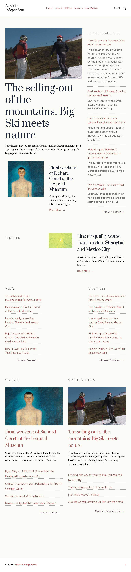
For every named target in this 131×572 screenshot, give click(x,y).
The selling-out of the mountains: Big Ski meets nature (39, 112)
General (58, 8)
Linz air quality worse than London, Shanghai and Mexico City (100, 243)
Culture (68, 8)
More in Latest (112, 212)
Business (78, 8)
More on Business (110, 360)
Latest (49, 8)
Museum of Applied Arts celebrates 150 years (30, 503)
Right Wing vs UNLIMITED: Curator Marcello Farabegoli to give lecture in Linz (104, 153)
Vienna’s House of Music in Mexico (24, 496)
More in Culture (49, 512)
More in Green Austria (108, 511)
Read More (57, 210)
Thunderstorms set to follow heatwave (90, 487)
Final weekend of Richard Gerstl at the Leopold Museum (63, 178)
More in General (27, 360)
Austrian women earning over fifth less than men (95, 501)
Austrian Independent (25, 564)
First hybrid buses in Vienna (83, 494)
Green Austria (91, 8)
